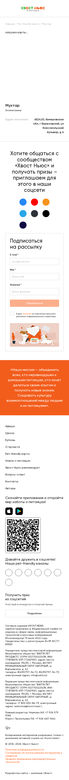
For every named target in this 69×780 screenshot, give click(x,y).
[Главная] (33, 8)
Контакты (11, 481)
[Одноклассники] (46, 202)
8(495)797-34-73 (49, 672)
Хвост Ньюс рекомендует (22, 467)
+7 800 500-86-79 (28, 703)
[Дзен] (34, 213)
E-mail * (14, 255)
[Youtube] (34, 202)
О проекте (12, 447)
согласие (26, 314)
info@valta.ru (38, 675)
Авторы (10, 488)
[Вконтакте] (23, 202)
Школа (9, 433)
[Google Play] (19, 511)
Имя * (13, 270)
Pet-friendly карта (17, 453)
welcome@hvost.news (27, 706)
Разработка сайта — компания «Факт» (28, 773)
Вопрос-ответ (15, 474)
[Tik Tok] (46, 213)
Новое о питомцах (17, 460)
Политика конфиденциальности (24, 749)
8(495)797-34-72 (28, 672)
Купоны (10, 440)
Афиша (10, 426)
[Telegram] (23, 213)
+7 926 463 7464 (45, 718)
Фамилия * (15, 285)
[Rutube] (23, 225)
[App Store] (9, 511)
